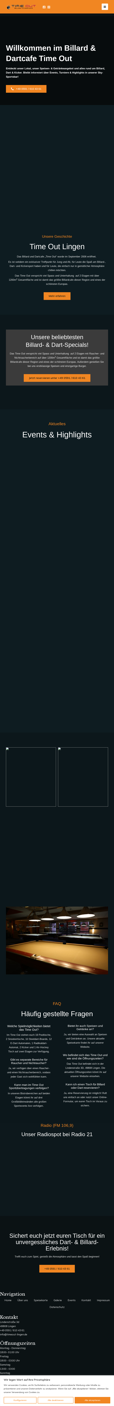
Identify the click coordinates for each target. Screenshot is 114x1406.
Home (7, 1300)
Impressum (103, 1300)
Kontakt (86, 1300)
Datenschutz (57, 1307)
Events (72, 1300)
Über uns (22, 1300)
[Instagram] (48, 7)
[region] (57, 1390)
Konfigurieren (20, 1400)
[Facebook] (44, 7)
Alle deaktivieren (56, 1400)
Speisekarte (41, 1300)
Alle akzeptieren (92, 1400)
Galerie (58, 1300)
